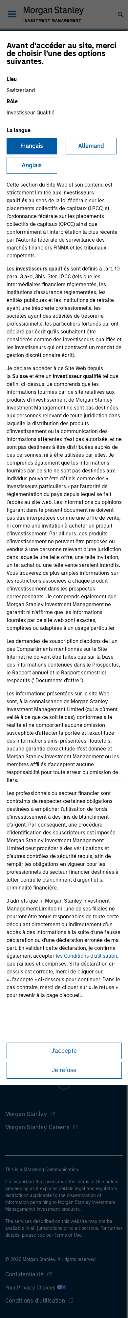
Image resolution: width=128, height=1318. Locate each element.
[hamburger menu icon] (12, 14)
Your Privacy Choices (31, 1288)
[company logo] (53, 14)
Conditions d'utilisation (35, 1300)
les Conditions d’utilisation (86, 956)
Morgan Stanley (26, 1114)
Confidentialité (24, 1274)
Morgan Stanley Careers (37, 1127)
